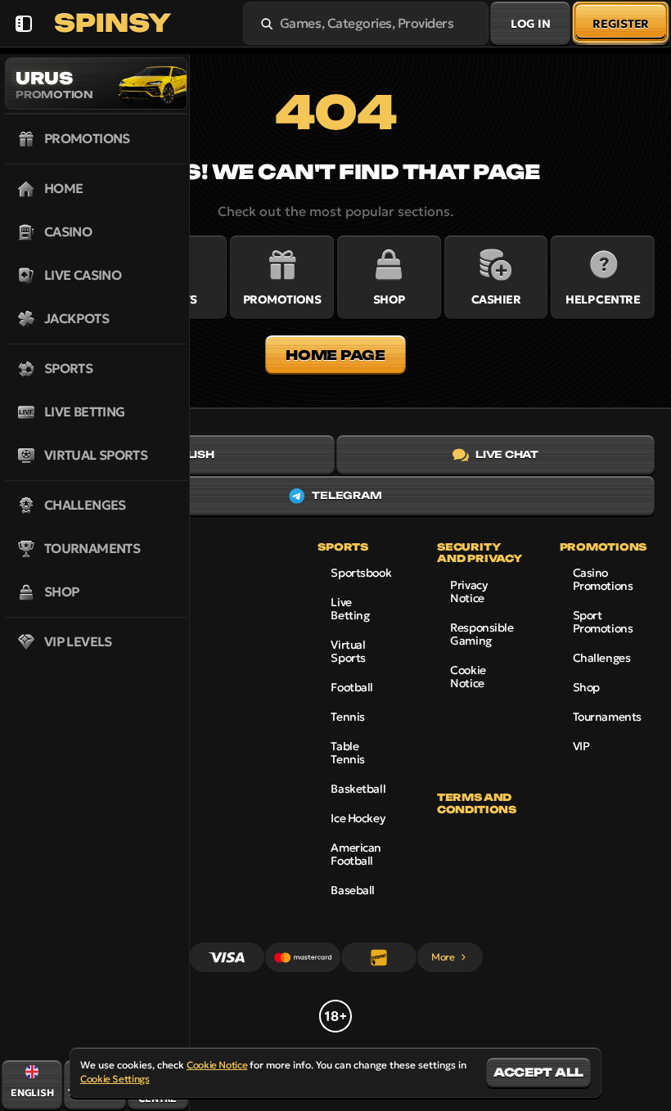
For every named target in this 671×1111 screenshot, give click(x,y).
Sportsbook (361, 572)
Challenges (602, 657)
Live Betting (350, 609)
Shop (586, 687)
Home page (335, 355)
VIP (581, 746)
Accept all (538, 1072)
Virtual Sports (348, 651)
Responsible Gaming (481, 634)
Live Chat (506, 454)
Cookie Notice (467, 676)
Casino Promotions (603, 579)
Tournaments (607, 716)
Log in (530, 23)
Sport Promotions (603, 622)
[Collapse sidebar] (23, 23)
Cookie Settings (115, 1079)
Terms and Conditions (476, 803)
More (443, 957)
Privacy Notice (468, 591)
